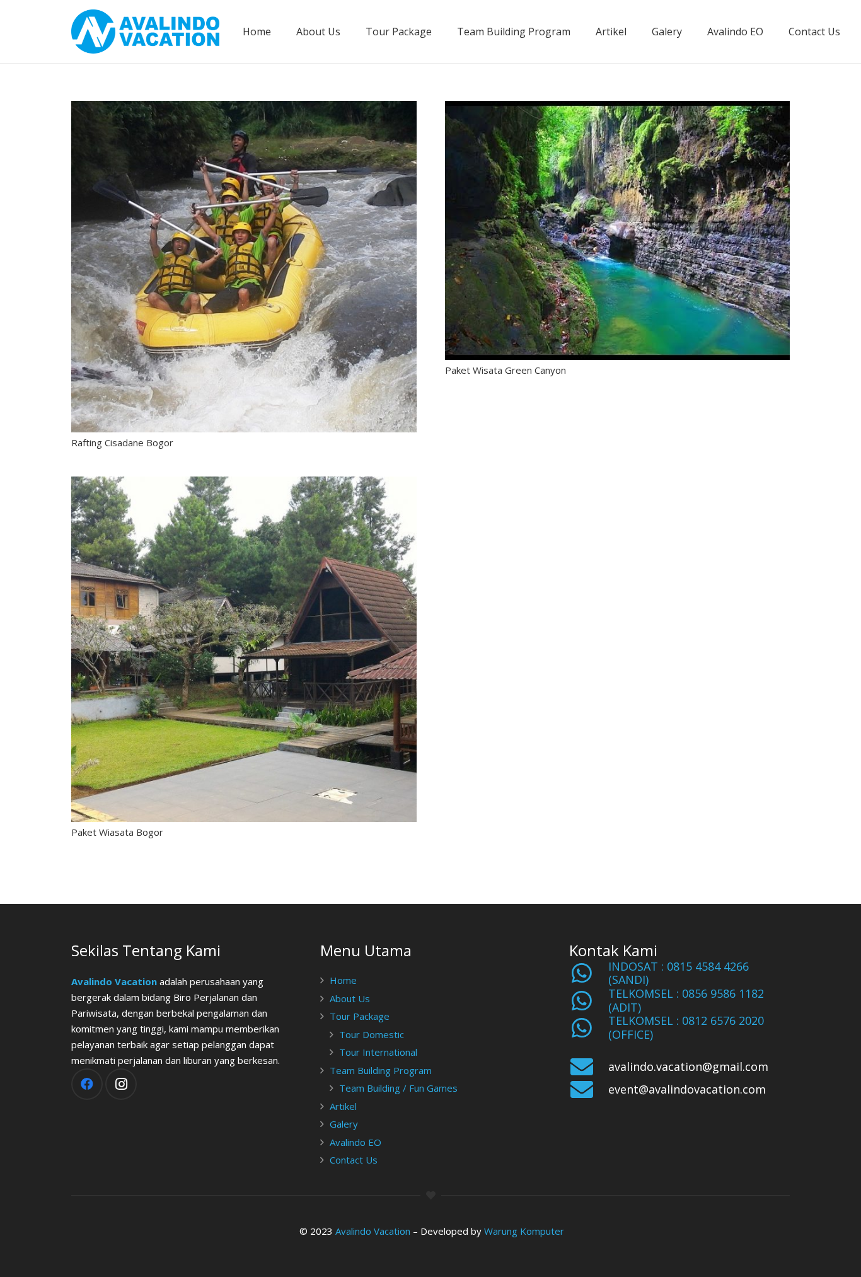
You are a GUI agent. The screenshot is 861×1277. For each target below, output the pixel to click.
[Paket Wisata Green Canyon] (617, 230)
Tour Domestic (371, 1034)
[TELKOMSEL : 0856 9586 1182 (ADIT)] (588, 1001)
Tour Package (360, 1016)
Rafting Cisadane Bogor (122, 442)
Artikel (343, 1106)
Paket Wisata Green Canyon (505, 370)
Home (343, 980)
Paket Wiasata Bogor (117, 832)
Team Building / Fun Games (398, 1088)
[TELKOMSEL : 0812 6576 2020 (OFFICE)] (588, 1028)
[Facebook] (87, 1084)
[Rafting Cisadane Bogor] (244, 266)
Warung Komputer (524, 1231)
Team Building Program (381, 1070)
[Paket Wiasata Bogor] (244, 649)
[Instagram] (121, 1084)
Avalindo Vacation (114, 981)
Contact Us (354, 1159)
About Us (350, 998)
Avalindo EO (355, 1142)
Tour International (378, 1052)
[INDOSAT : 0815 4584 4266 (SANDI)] (588, 973)
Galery (344, 1124)
